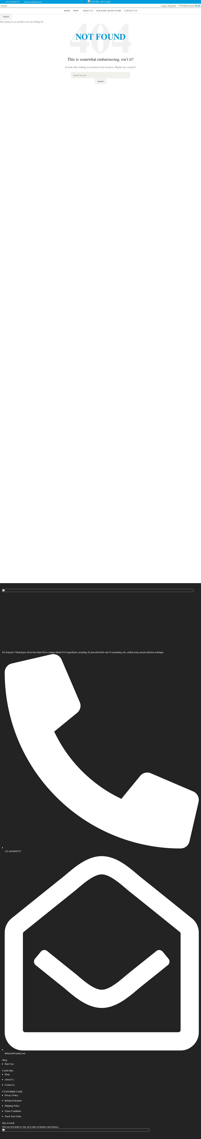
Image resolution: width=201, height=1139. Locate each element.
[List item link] (100, 1064)
